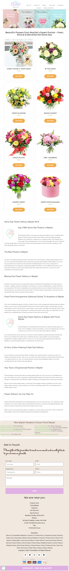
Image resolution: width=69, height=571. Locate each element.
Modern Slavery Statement (30, 538)
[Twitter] (30, 555)
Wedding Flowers (46, 543)
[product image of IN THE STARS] (50, 53)
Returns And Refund (49, 8)
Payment (39, 8)
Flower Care (52, 5)
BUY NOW (18, 76)
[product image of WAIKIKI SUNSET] (50, 97)
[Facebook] (25, 555)
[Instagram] (34, 555)
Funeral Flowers (57, 543)
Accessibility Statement (20, 535)
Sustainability (16, 540)
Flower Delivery (40, 540)
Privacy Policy (50, 538)
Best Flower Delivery (23, 545)
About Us (29, 5)
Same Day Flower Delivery (54, 540)
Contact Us (36, 5)
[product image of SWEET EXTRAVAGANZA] (50, 186)
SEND (34, 491)
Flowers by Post (50, 545)
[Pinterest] (43, 555)
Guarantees (60, 5)
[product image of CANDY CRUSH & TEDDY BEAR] (19, 53)
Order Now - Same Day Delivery (37, 568)
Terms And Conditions (27, 540)
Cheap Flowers (35, 545)
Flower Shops (36, 543)
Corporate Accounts (50, 535)
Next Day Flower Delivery (13, 543)
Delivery (44, 5)
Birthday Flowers (11, 545)
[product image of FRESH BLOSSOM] (19, 97)
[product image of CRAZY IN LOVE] (19, 142)
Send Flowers (26, 543)
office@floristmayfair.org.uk (37, 523)
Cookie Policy (39, 535)
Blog (45, 548)
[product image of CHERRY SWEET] (19, 186)
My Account (24, 548)
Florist (43, 545)
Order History (33, 548)
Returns (40, 548)
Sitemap (49, 548)
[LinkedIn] (39, 555)
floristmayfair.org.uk (34, 528)
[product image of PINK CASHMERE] (50, 142)
